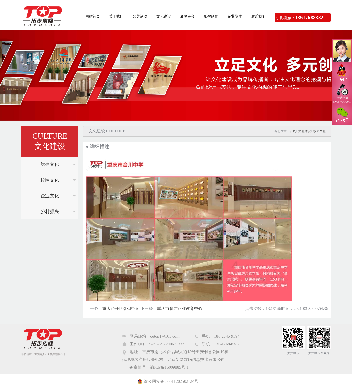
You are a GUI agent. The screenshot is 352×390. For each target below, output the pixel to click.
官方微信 (342, 114)
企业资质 (235, 16)
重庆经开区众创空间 (120, 308)
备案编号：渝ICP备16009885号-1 (159, 367)
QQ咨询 (342, 73)
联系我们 (258, 16)
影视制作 (211, 16)
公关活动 (140, 16)
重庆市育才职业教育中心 (179, 308)
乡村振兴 (49, 211)
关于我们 (116, 16)
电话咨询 (342, 93)
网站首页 (92, 16)
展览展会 (187, 16)
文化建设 (163, 16)
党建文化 (49, 164)
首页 (293, 131)
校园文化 (49, 180)
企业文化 (49, 195)
